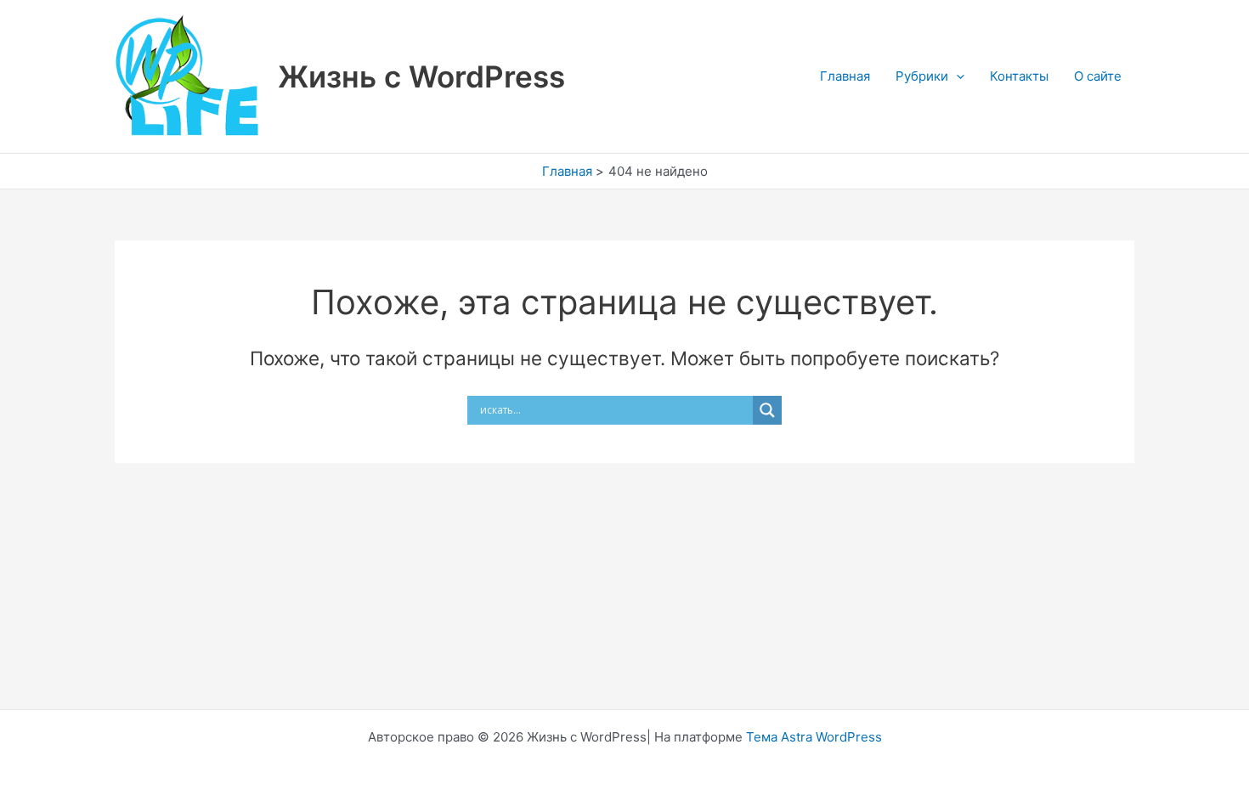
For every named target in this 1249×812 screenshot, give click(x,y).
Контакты (1019, 76)
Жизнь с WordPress (421, 76)
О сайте (1098, 76)
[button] (956, 76)
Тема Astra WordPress (814, 737)
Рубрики (922, 76)
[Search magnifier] (767, 410)
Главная (845, 76)
